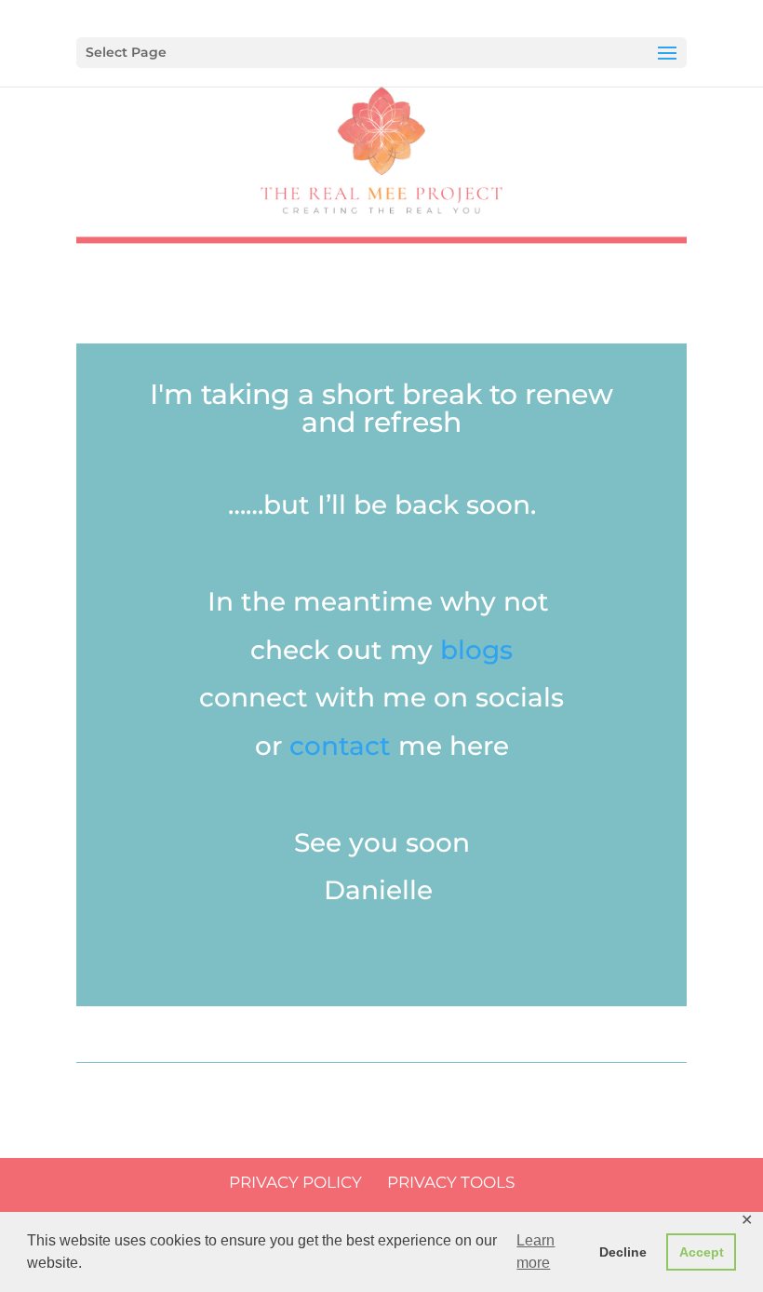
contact (340, 745)
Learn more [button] (535, 1251)
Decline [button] (623, 1252)
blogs (476, 650)
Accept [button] (701, 1252)
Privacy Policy (295, 1182)
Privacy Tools (451, 1182)
